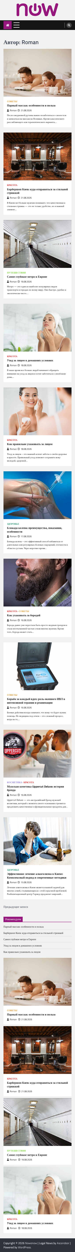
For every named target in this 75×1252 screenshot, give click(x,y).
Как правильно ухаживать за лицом (29, 444)
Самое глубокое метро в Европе (27, 277)
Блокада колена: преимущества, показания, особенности (34, 529)
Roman (13, 110)
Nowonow (31, 1243)
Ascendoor (63, 1243)
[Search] (69, 25)
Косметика (14, 782)
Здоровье (13, 524)
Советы (12, 101)
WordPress (24, 1247)
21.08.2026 (26, 1019)
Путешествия (16, 272)
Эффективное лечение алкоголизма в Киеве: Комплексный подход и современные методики (36, 875)
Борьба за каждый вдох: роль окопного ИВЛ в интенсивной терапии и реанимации (36, 701)
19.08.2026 (26, 1159)
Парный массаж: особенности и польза (31, 105)
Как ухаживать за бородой (23, 615)
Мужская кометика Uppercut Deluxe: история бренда (35, 788)
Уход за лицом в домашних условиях (30, 360)
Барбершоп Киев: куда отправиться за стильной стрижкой (37, 191)
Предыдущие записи (15, 907)
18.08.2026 (26, 1228)
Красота (12, 185)
